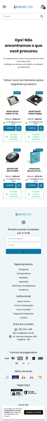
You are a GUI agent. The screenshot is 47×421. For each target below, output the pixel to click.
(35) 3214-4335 (25, 329)
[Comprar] (18, 128)
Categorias (24, 269)
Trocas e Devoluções (23, 305)
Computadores (24, 273)
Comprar (9, 128)
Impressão (23, 281)
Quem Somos (23, 301)
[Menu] (5, 6)
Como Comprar (23, 309)
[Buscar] (41, 16)
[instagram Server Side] (23, 222)
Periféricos (23, 290)
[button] (12, 137)
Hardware (23, 277)
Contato (23, 317)
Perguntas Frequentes (23, 313)
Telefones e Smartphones (23, 285)
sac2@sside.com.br (25, 333)
